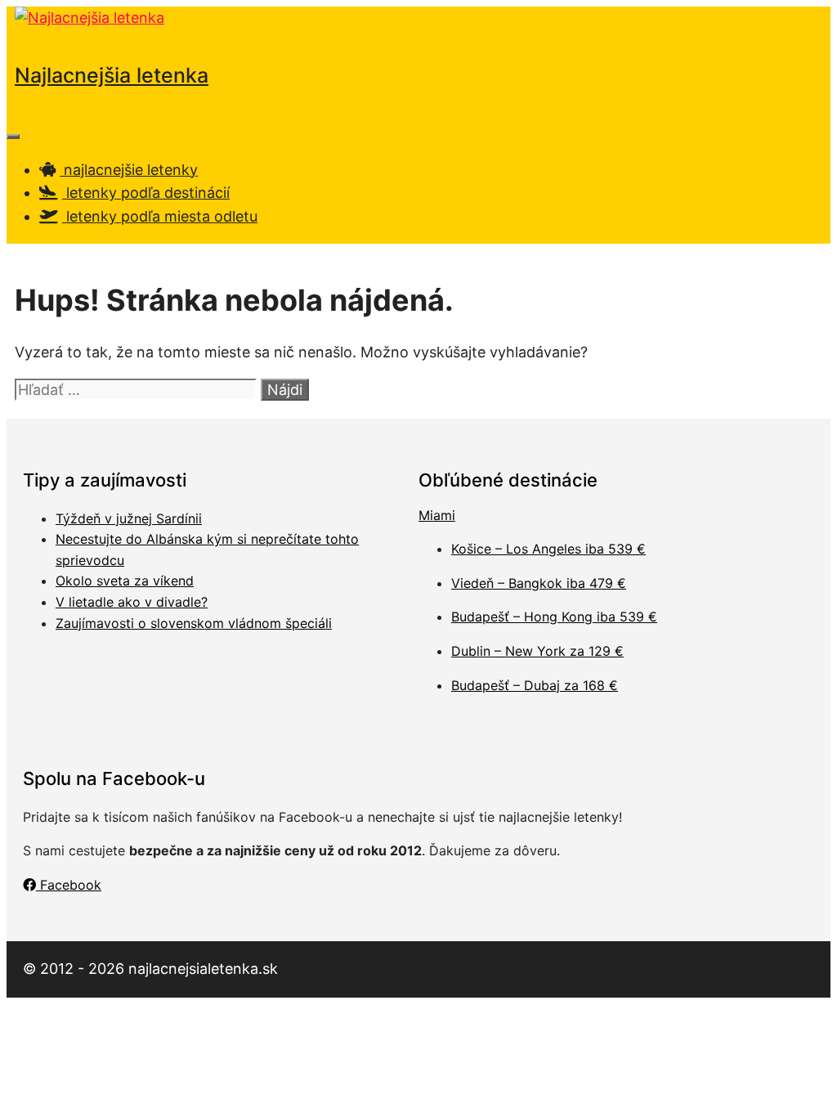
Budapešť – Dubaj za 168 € (534, 685)
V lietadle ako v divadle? (132, 602)
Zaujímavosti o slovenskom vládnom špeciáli (194, 623)
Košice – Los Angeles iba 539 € (548, 549)
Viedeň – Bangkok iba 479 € (538, 583)
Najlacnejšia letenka (111, 75)
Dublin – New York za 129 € (537, 651)
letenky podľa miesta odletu (159, 216)
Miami (436, 515)
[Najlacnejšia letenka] (89, 17)
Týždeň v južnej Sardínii (129, 518)
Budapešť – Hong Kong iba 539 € (554, 616)
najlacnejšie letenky (129, 169)
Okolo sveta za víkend (125, 580)
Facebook (68, 885)
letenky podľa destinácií (146, 192)
